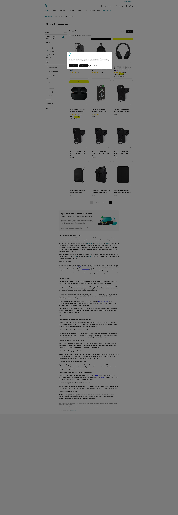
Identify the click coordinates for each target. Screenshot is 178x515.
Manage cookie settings (94, 65)
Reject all (83, 65)
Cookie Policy (88, 61)
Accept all (73, 65)
